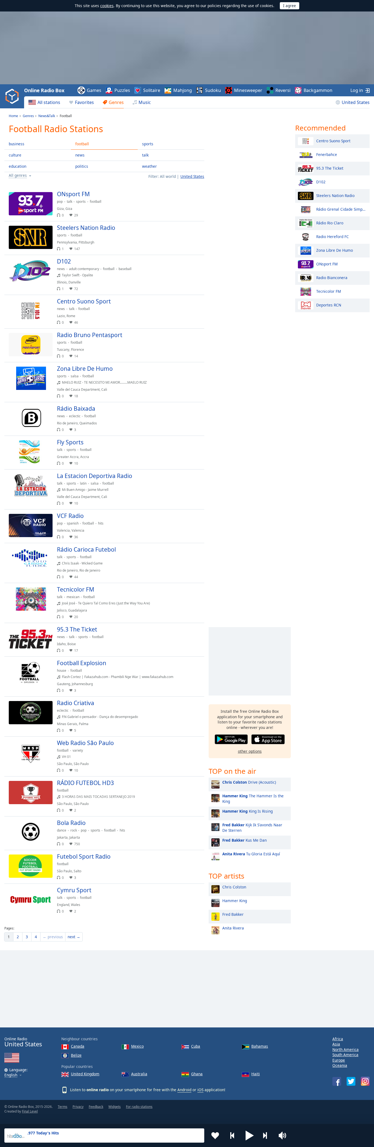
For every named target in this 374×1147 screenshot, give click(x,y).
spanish (73, 523)
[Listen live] (195, 196)
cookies (107, 5)
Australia (139, 1073)
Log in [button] (356, 90)
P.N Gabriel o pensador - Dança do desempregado (100, 716)
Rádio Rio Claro (329, 222)
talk (145, 155)
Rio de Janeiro (67, 423)
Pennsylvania (67, 242)
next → (74, 936)
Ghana (197, 1073)
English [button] (10, 1075)
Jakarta (62, 837)
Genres (116, 102)
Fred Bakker (233, 914)
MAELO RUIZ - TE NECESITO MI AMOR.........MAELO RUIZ (104, 382)
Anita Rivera (233, 928)
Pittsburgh (86, 242)
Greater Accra (68, 456)
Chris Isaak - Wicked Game (82, 563)
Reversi (282, 90)
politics (81, 166)
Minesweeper (248, 90)
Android (184, 1089)
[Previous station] (232, 1135)
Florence (77, 349)
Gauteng (63, 684)
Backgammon (318, 90)
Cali (104, 389)
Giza (60, 208)
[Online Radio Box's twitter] (351, 1081)
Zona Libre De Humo (334, 250)
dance (61, 830)
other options (250, 751)
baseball (125, 269)
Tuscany (63, 349)
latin (83, 483)
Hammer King (234, 900)
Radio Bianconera (331, 277)
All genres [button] (18, 175)
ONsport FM (327, 263)
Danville (74, 282)
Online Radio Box (44, 90)
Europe (338, 1060)
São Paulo (64, 763)
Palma (83, 724)
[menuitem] (44, 102)
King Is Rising (247, 811)
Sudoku (213, 90)
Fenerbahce (326, 154)
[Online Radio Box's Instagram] (365, 1081)
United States (356, 102)
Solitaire (151, 90)
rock (73, 830)
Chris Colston (234, 887)
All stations (49, 102)
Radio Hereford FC (332, 236)
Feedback (96, 1106)
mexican (73, 597)
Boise (71, 644)
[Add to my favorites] (215, 1135)
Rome (71, 316)
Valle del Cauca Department (78, 389)
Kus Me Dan (244, 840)
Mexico (137, 1046)
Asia (336, 1044)
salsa (75, 376)
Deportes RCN (328, 304)
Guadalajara (77, 610)
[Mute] (284, 1135)
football (82, 143)
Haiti (255, 1073)
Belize (76, 1055)
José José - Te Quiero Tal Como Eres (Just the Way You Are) (106, 603)
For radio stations (139, 1106)
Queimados (88, 423)
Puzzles (122, 90)
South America (345, 1054)
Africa (337, 1038)
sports (147, 143)
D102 (321, 181)
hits (100, 523)
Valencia (63, 530)
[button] (249, 1135)
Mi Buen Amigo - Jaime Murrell (85, 489)
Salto (77, 871)
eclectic (74, 416)
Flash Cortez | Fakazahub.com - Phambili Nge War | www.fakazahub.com (117, 676)
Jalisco (62, 610)
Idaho (61, 644)
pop (60, 201)
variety (78, 750)
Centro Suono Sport (333, 140)
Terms (62, 1106)
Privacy (78, 1106)
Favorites (84, 102)
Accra (84, 456)
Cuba (195, 1046)
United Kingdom (85, 1073)
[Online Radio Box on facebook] (336, 1081)
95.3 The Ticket (329, 167)
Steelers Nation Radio (335, 195)
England (63, 904)
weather (149, 166)
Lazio (61, 316)
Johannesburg (82, 684)
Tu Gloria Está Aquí (251, 853)
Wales (75, 904)
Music (145, 102)
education (17, 166)
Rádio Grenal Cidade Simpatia (341, 209)
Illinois (62, 282)
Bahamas (259, 1046)
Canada (77, 1046)
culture (15, 155)
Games (94, 90)
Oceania (339, 1065)
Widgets (114, 1106)
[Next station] (267, 1135)
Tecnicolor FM (328, 291)
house (61, 670)
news (80, 155)
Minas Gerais (67, 724)
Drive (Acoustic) (249, 782)
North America (345, 1049)
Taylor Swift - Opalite (77, 275)
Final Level (30, 1111)
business (16, 143)
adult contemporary (84, 269)
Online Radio (23, 1042)
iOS (200, 1089)
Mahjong (182, 90)
